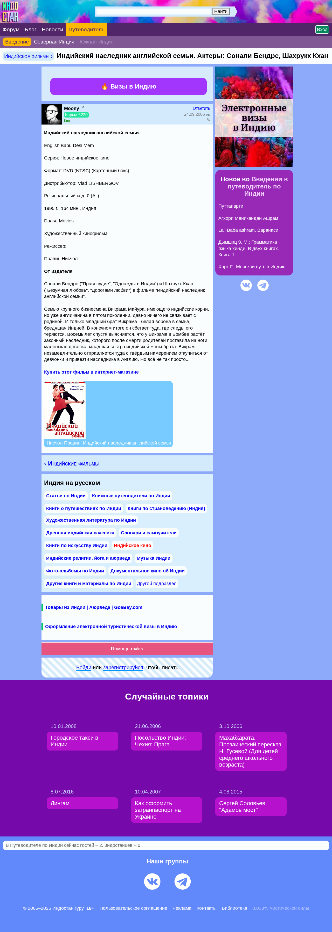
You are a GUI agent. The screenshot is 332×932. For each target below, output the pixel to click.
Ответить (201, 108)
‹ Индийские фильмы (72, 463)
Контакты (207, 908)
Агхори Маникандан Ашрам (248, 218)
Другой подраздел (157, 583)
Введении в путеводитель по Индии (258, 186)
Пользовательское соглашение (133, 908)
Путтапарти (230, 206)
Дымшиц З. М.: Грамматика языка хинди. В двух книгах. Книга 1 (248, 248)
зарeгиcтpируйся (123, 667)
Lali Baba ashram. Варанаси (248, 230)
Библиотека (234, 908)
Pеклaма (181, 908)
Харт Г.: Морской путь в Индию (252, 266)
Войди (83, 667)
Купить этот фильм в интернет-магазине (91, 372)
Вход (322, 29)
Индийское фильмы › (28, 56)
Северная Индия (54, 42)
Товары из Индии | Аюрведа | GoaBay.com (93, 607)
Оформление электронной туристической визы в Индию (111, 626)
